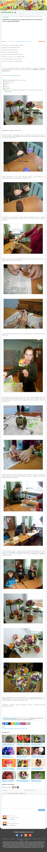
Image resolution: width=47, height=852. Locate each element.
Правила (21, 840)
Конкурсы (13, 838)
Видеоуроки (19, 838)
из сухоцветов (10, 728)
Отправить (41, 810)
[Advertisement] (23, 32)
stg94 (8, 815)
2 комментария (29, 41)
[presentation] (3, 793)
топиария (20, 474)
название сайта (7, 12)
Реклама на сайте (36, 838)
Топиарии (17, 41)
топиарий (13, 552)
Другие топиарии (23, 41)
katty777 (5, 41)
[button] (3, 793)
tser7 (8, 822)
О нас (43, 838)
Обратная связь (5, 838)
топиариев (13, 75)
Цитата (14, 819)
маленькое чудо (17, 728)
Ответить (10, 819)
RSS (26, 840)
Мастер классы (27, 838)
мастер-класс (25, 728)
